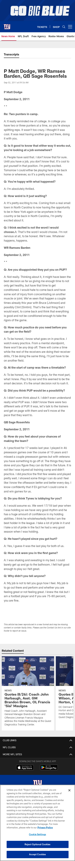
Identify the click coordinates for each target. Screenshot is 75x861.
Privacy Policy (45, 827)
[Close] (69, 790)
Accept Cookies (37, 854)
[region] (37, 823)
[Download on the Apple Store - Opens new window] (25, 768)
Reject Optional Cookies (38, 844)
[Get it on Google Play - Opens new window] (49, 769)
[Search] (63, 26)
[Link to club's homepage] (7, 25)
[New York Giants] (37, 784)
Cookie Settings (37, 834)
